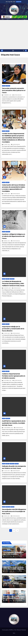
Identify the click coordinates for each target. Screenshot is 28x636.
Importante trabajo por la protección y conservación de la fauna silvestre (13, 329)
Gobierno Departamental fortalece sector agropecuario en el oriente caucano (13, 376)
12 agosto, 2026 (8, 600)
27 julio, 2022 (6, 470)
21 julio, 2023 (6, 333)
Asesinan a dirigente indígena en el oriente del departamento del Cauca (13, 236)
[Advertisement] (14, 35)
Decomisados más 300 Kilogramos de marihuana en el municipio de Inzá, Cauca (14, 511)
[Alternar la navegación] (13, 50)
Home (14, 633)
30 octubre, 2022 (7, 380)
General (7, 182)
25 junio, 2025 (6, 193)
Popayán (16, 463)
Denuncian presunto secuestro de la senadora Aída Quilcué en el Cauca (13, 90)
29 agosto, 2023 (7, 288)
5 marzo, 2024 (6, 240)
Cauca (3, 85)
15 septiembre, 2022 (8, 427)
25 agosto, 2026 (8, 556)
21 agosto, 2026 (8, 571)
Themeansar (23, 629)
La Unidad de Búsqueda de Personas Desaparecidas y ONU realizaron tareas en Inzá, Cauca (13, 283)
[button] (23, 50)
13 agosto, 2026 (8, 585)
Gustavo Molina (16, 144)
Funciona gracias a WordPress (8, 629)
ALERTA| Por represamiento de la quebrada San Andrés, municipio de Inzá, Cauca (13, 423)
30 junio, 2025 (6, 144)
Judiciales (8, 85)
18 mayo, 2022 (6, 516)
